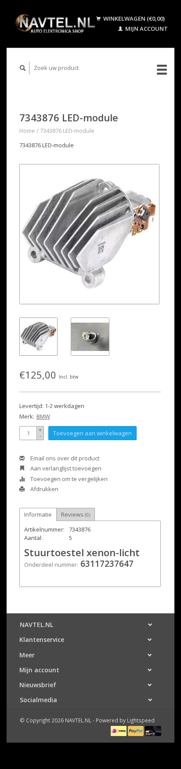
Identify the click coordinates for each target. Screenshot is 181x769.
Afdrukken (43, 489)
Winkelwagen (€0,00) (133, 18)
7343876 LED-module (67, 131)
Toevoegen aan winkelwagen (92, 433)
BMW (43, 416)
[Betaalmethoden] (119, 730)
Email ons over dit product (64, 458)
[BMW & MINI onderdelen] (54, 23)
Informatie (38, 514)
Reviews (75, 514)
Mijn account (146, 29)
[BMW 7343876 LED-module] (89, 234)
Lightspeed (141, 720)
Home (27, 131)
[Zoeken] (22, 68)
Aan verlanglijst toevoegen (65, 468)
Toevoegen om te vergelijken (68, 479)
